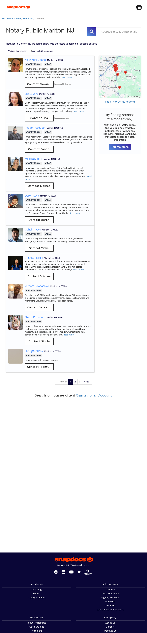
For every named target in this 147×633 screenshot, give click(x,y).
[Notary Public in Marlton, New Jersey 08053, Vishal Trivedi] (15, 234)
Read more (66, 77)
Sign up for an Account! (94, 395)
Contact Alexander (40, 84)
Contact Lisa (39, 118)
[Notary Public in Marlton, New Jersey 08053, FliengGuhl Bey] (15, 356)
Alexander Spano (35, 60)
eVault (36, 593)
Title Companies (110, 593)
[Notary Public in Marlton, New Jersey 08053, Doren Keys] (15, 200)
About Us (110, 623)
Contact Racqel (39, 149)
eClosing (36, 589)
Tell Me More (120, 147)
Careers (110, 627)
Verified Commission (17, 51)
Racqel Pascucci (35, 128)
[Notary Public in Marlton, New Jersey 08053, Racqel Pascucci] (15, 133)
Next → (87, 381)
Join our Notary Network (110, 609)
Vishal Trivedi (33, 229)
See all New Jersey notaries (120, 101)
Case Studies (36, 627)
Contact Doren (39, 220)
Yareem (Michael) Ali (37, 286)
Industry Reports (36, 623)
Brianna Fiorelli (34, 258)
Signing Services (110, 597)
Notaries (110, 605)
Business (110, 601)
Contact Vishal (39, 248)
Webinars (37, 631)
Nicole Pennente (35, 317)
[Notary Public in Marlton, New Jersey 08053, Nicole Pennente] (15, 322)
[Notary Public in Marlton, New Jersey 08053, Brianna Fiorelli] (15, 263)
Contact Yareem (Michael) (40, 307)
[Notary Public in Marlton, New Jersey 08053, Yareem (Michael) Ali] (15, 291)
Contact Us (110, 631)
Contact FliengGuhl (40, 367)
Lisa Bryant (31, 94)
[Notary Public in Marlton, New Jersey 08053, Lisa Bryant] (15, 99)
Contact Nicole (39, 341)
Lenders (110, 589)
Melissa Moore (33, 159)
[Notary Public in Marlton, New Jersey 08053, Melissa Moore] (15, 164)
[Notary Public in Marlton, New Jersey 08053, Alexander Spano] (15, 65)
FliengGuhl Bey (34, 351)
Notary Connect (37, 597)
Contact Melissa (39, 186)
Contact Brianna (39, 276)
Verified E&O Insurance (42, 51)
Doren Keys (32, 196)
